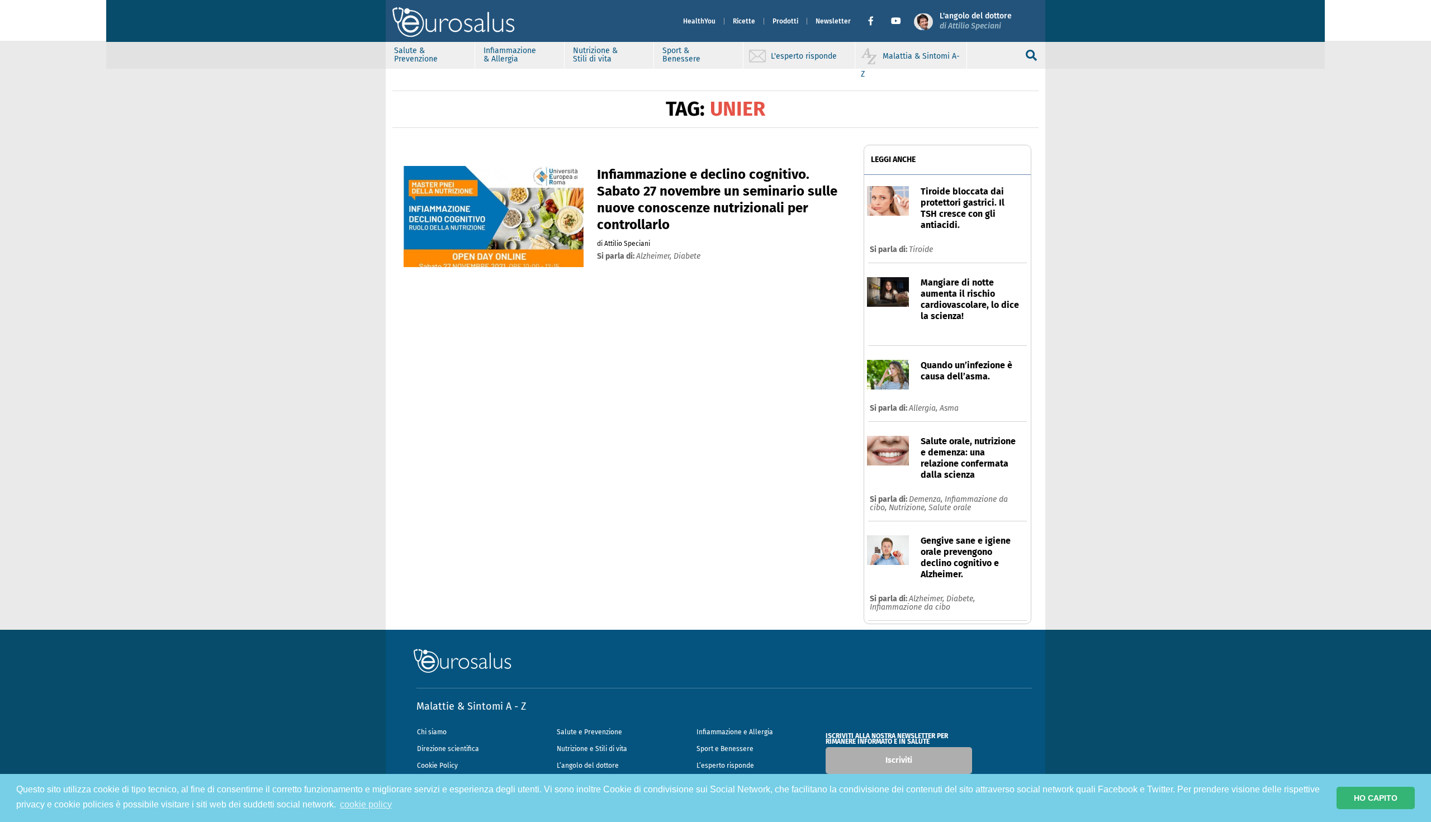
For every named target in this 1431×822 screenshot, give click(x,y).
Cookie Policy (437, 765)
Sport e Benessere (725, 749)
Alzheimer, (927, 599)
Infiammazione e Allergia (734, 732)
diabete (687, 256)
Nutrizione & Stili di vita (595, 55)
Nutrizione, (908, 507)
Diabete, (960, 599)
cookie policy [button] (366, 804)
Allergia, (924, 408)
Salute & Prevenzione (416, 55)
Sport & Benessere (681, 55)
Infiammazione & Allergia (510, 55)
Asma (949, 408)
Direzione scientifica (448, 749)
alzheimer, (655, 256)
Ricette (744, 21)
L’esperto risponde (725, 765)
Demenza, (927, 499)
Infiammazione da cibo (910, 607)
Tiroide (921, 249)
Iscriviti (898, 760)
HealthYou (699, 21)
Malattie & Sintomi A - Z (471, 706)
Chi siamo (432, 732)
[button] (875, 21)
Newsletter (833, 21)
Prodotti (785, 21)
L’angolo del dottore (588, 765)
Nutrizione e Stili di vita (592, 749)
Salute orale (949, 507)
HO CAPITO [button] (1375, 798)
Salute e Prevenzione (589, 732)
